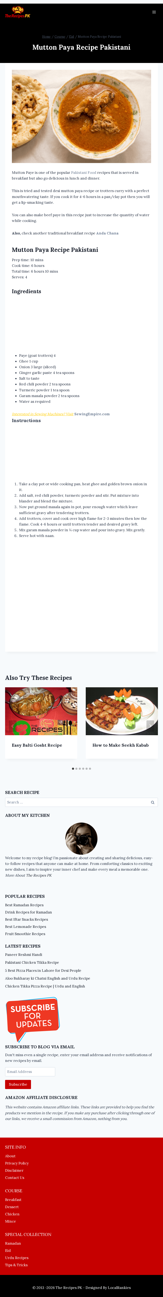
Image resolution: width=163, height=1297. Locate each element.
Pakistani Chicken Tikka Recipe (32, 962)
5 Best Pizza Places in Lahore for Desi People (43, 970)
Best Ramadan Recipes (24, 905)
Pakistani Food (84, 172)
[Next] (150, 726)
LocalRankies (119, 1287)
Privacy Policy (17, 1163)
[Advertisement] (81, 324)
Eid (8, 1250)
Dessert (12, 1207)
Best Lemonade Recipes (25, 926)
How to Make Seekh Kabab (121, 745)
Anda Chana (107, 233)
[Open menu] (154, 12)
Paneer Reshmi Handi (23, 954)
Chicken (12, 1214)
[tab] (73, 769)
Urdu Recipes (16, 1257)
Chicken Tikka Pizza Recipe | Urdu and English (45, 986)
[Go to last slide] (13, 726)
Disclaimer (14, 1170)
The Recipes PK (39, 875)
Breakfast (13, 1199)
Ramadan (13, 1243)
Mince (10, 1221)
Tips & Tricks (16, 1265)
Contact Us (14, 1177)
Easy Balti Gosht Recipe (37, 745)
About (10, 1156)
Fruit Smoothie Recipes (25, 934)
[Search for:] (81, 802)
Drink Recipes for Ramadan (28, 912)
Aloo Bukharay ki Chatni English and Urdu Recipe (47, 978)
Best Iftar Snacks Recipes (26, 919)
